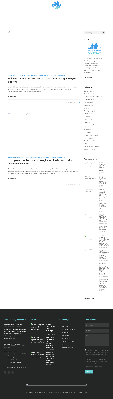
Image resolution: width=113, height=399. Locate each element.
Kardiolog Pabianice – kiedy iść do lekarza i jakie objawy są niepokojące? (103, 217)
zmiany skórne (61, 75)
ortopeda (87, 132)
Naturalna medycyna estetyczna (94, 125)
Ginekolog (87, 116)
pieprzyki (48, 157)
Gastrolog (87, 113)
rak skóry (53, 157)
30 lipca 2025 (11, 75)
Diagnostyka (88, 105)
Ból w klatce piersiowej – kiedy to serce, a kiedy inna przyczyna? (102, 179)
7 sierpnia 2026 (102, 199)
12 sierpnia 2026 (102, 186)
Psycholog (87, 138)
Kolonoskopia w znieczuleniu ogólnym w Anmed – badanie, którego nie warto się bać (103, 283)
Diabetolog (87, 102)
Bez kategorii (88, 94)
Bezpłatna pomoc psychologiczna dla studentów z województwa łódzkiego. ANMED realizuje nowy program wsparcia (104, 269)
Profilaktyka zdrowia (90, 135)
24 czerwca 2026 (102, 232)
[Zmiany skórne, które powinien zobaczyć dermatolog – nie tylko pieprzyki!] (44, 51)
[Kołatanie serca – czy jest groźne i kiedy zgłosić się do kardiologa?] (90, 191)
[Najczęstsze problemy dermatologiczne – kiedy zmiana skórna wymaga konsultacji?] (44, 133)
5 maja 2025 (11, 157)
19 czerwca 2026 (103, 247)
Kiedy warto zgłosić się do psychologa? (103, 228)
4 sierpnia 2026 (102, 210)
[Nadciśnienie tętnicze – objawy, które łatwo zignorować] (90, 204)
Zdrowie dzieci (88, 149)
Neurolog (87, 129)
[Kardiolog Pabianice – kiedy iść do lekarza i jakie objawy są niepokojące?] (90, 215)
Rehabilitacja (88, 141)
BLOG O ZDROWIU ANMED (23, 75)
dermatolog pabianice (50, 75)
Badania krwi (88, 91)
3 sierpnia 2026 (103, 223)
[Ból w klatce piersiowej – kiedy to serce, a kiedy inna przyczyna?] (90, 177)
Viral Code (84, 392)
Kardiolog (87, 122)
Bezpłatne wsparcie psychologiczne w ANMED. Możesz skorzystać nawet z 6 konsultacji (104, 254)
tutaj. (100, 366)
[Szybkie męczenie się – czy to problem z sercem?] (90, 164)
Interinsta (87, 119)
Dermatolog (34, 75)
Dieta (85, 108)
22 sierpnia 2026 (102, 172)
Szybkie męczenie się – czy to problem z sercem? (50, 328)
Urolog (86, 144)
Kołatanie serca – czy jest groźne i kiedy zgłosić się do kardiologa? (103, 193)
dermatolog (41, 157)
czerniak (41, 75)
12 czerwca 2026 (102, 290)
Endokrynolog (88, 111)
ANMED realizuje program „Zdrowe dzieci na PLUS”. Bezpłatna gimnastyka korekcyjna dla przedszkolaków (104, 240)
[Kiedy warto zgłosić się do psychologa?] (90, 227)
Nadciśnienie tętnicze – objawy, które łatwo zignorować (103, 205)
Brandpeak (72, 102)
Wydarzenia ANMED (90, 146)
